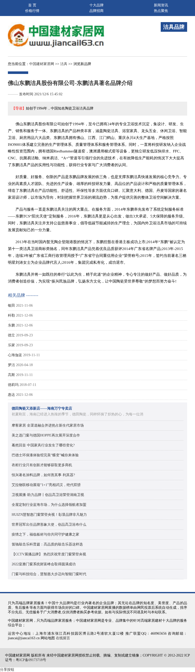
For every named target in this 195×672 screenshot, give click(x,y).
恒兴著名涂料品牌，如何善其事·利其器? (43, 475)
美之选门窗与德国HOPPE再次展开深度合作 (46, 435)
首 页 (32, 5)
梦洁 (11, 365)
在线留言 (63, 638)
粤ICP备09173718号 (31, 660)
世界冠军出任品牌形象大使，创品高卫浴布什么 (49, 524)
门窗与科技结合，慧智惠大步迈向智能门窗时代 (49, 574)
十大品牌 (96, 5)
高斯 (11, 375)
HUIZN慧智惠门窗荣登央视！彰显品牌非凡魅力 (49, 515)
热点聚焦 (161, 11)
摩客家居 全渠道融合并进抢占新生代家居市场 (48, 425)
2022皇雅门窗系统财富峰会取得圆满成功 (44, 564)
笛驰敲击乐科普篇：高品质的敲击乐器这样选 (47, 544)
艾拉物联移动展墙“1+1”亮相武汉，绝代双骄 (46, 485)
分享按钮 (7, 669)
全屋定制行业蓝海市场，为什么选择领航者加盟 (49, 505)
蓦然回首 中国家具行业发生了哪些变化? (43, 445)
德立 (11, 335)
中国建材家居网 (41, 64)
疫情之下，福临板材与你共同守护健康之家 (45, 534)
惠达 (11, 395)
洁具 (63, 64)
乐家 (11, 345)
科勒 (11, 315)
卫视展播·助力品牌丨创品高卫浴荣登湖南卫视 (48, 495)
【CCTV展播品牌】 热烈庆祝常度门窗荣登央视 (49, 554)
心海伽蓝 (15, 355)
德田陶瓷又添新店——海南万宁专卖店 (42, 408)
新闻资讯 (161, 5)
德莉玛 (13, 385)
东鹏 (11, 325)
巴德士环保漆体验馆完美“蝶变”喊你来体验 (45, 455)
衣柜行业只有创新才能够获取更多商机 (42, 465)
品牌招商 (96, 11)
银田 (11, 305)
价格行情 (32, 11)
